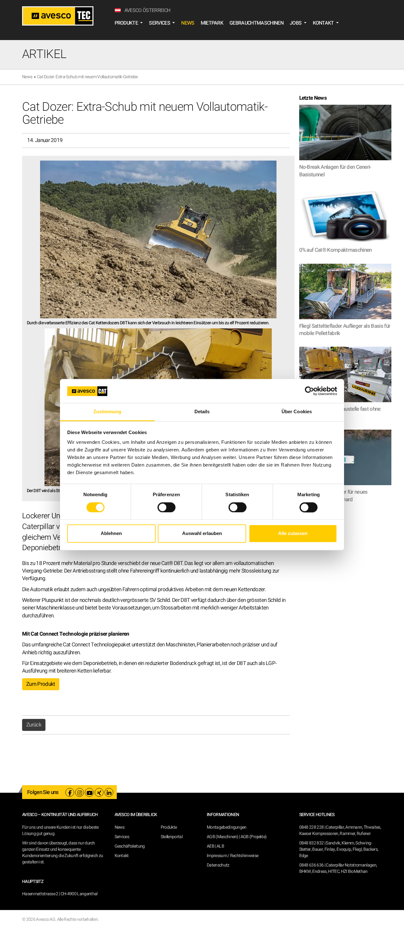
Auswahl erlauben (202, 533)
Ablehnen (111, 533)
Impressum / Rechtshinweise (232, 855)
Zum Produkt (40, 684)
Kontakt (122, 855)
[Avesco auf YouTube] (89, 792)
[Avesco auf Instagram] (79, 792)
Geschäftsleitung (130, 846)
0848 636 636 (311, 865)
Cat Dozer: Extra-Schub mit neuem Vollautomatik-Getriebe (87, 76)
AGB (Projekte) (253, 836)
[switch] (166, 507)
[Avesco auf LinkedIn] (108, 792)
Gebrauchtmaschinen (256, 23)
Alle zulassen (292, 533)
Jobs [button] (296, 23)
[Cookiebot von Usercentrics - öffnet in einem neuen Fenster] (309, 391)
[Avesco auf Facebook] (69, 792)
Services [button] (160, 23)
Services (122, 836)
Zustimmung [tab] (107, 412)
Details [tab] (202, 412)
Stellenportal (171, 836)
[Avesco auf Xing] (99, 792)
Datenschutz (218, 865)
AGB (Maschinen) (222, 836)
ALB (220, 846)
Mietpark (212, 23)
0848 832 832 (311, 843)
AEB (210, 846)
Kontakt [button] (324, 23)
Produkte (169, 827)
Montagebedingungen (227, 827)
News (187, 23)
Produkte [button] (127, 23)
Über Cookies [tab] (297, 412)
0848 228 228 (311, 827)
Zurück (33, 725)
